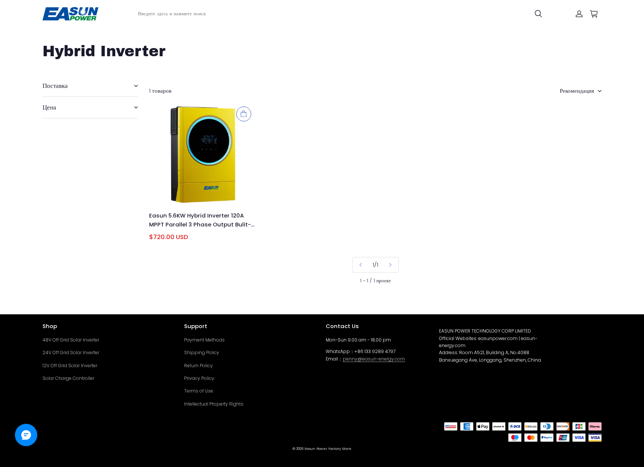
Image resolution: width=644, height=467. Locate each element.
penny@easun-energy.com (374, 359)
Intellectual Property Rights (213, 404)
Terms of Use (198, 391)
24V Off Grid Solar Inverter (70, 352)
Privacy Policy (199, 378)
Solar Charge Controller (68, 378)
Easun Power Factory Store (327, 448)
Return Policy (198, 365)
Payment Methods (204, 340)
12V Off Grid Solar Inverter (69, 365)
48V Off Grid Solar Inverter (70, 340)
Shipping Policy (201, 352)
